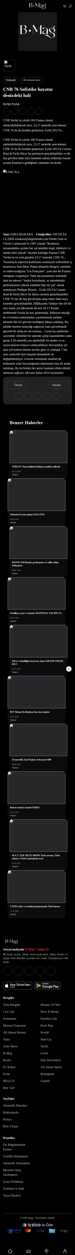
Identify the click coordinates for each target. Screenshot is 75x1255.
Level (44, 1053)
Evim (6, 1074)
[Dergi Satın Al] (28, 1251)
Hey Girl (8, 1087)
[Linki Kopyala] (56, 396)
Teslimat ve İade (13, 1188)
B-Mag (7, 1053)
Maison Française (14, 1025)
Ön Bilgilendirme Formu (14, 1147)
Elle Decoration (51, 1060)
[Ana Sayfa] (11, 942)
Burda (7, 1060)
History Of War (51, 1004)
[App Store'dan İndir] (17, 985)
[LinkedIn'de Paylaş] (30, 111)
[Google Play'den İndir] (47, 985)
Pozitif (45, 1032)
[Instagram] (7, 971)
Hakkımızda (11, 1112)
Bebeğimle (47, 1074)
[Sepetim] (64, 6)
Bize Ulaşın (10, 1126)
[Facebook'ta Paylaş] (6, 111)
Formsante (10, 1018)
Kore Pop (47, 1025)
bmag (30, 1218)
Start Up (46, 1039)
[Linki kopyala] (38, 111)
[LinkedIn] (40, 971)
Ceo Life (8, 1011)
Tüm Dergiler (12, 1004)
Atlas (6, 1039)
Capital (45, 1081)
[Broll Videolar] (46, 1251)
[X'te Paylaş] (14, 111)
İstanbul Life (49, 1018)
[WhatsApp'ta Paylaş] (22, 111)
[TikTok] (50, 971)
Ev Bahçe (9, 1067)
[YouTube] (18, 971)
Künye (7, 1119)
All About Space (51, 1067)
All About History (14, 1032)
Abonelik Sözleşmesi (16, 1163)
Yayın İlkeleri (12, 1195)
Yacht (44, 1046)
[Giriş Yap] (65, 1251)
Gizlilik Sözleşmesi (15, 1156)
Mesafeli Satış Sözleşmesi (12, 1172)
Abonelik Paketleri (15, 1105)
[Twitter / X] (29, 971)
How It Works (50, 1011)
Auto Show (10, 1046)
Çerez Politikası (13, 1181)
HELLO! (9, 1081)
